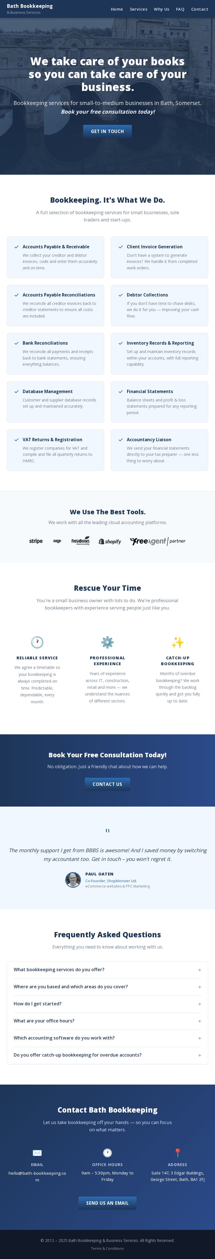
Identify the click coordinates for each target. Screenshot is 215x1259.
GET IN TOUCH (107, 131)
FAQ (180, 9)
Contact (199, 9)
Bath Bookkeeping (30, 9)
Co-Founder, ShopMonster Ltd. (111, 880)
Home (117, 9)
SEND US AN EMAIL (107, 1203)
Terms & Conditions (107, 1248)
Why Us (161, 9)
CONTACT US (107, 784)
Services (138, 9)
